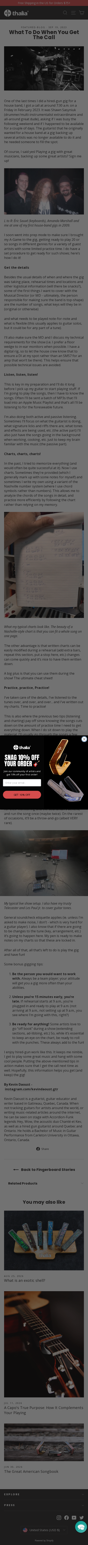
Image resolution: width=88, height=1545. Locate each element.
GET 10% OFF (22, 794)
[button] (81, 1527)
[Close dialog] (84, 739)
